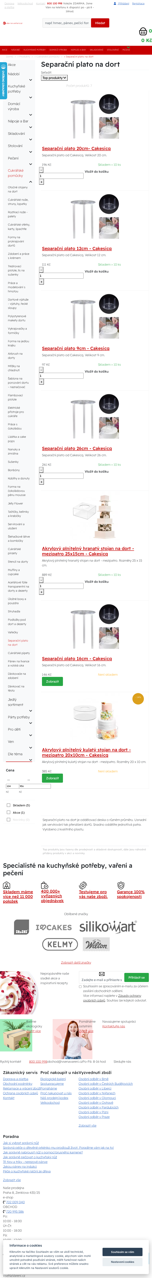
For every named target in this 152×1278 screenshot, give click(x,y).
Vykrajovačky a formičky (17, 330)
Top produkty (53, 78)
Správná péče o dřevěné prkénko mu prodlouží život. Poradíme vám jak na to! (58, 1148)
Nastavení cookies (122, 1261)
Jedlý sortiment (15, 702)
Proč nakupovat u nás (56, 1093)
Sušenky (13, 462)
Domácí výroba (58, 50)
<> (8, 779)
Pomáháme (48, 1088)
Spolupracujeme (52, 1084)
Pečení (126, 50)
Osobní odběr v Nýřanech (97, 1093)
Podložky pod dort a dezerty (17, 622)
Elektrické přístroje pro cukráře (16, 412)
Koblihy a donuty (18, 478)
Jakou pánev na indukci (20, 1166)
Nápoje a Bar (78, 50)
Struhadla (14, 611)
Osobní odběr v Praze (94, 1117)
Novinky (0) (21, 820)
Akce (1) (19, 812)
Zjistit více (33, 1031)
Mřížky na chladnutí (14, 368)
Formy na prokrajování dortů (16, 241)
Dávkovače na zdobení (17, 676)
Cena (10, 770)
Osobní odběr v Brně (93, 1079)
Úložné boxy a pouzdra (17, 601)
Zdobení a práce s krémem (18, 256)
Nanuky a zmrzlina (14, 451)
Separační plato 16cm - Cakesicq (77, 658)
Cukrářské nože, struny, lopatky (18, 202)
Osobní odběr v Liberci (95, 1088)
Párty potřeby (19, 717)
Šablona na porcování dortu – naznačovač (18, 383)
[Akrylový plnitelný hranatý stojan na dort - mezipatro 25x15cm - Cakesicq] (95, 516)
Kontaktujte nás (113, 1026)
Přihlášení (123, 3)
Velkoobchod (25, 3)
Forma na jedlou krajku (18, 343)
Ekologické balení (53, 1079)
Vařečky (13, 632)
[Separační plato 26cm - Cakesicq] (95, 416)
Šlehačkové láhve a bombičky (19, 538)
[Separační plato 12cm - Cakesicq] (95, 216)
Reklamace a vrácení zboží (21, 1088)
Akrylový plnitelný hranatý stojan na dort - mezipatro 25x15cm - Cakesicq (88, 551)
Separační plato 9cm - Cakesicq (75, 348)
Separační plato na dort (18, 642)
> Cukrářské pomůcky (47, 56)
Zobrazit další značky (76, 962)
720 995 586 (15, 1211)
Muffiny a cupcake (14, 572)
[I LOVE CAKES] (54, 927)
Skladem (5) (21, 805)
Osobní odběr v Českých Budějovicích (106, 1084)
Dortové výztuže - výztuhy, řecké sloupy (18, 304)
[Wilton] (96, 944)
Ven (11, 741)
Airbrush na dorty (15, 356)
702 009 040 (15, 1202)
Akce (4, 50)
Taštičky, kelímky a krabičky (18, 514)
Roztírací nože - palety (18, 214)
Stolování (113, 50)
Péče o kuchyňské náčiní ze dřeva (27, 1171)
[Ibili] (21, 927)
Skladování (96, 50)
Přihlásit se (136, 977)
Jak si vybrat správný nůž (21, 1143)
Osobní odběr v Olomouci (97, 1098)
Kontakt (8, 1098)
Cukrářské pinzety (14, 551)
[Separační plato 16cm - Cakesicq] (95, 626)
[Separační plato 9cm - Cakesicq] (95, 316)
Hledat (100, 23)
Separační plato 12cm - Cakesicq (77, 248)
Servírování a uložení (16, 526)
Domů (9, 56)
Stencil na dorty (18, 561)
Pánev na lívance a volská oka (18, 663)
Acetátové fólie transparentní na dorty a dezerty (18, 586)
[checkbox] (18, 805)
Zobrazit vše (87, 1125)
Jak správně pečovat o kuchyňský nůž (30, 1157)
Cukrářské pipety (19, 653)
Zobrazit (52, 681)
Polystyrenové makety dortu (17, 318)
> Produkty (23, 56)
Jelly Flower (15, 503)
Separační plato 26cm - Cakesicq (77, 448)
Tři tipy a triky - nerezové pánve (25, 1162)
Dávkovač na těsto (16, 688)
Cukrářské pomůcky (16, 173)
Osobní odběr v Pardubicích (99, 1107)
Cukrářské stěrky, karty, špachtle (19, 226)
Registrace (138, 3)
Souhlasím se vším (122, 1252)
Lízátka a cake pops (17, 439)
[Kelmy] (60, 944)
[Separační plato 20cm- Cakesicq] (95, 116)
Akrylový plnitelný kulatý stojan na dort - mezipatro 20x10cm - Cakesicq (86, 752)
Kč (7, 791)
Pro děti (14, 729)
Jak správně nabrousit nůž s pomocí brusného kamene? (43, 1152)
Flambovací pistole (15, 397)
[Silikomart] (108, 927)
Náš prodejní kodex (54, 1098)
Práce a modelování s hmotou (16, 287)
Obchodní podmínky (17, 1084)
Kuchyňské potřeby (35, 50)
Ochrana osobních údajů (20, 1093)
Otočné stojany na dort (18, 189)
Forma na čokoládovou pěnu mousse (17, 491)
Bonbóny (14, 470)
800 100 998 (38, 1061)
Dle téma (15, 754)
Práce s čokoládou (15, 426)
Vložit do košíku (97, 171)
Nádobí (15, 50)
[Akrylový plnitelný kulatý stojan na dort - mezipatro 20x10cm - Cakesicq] (95, 718)
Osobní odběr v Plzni (93, 1112)
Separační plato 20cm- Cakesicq (76, 148)
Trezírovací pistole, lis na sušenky (16, 270)
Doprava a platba (9, 5)
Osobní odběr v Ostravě (96, 1103)
